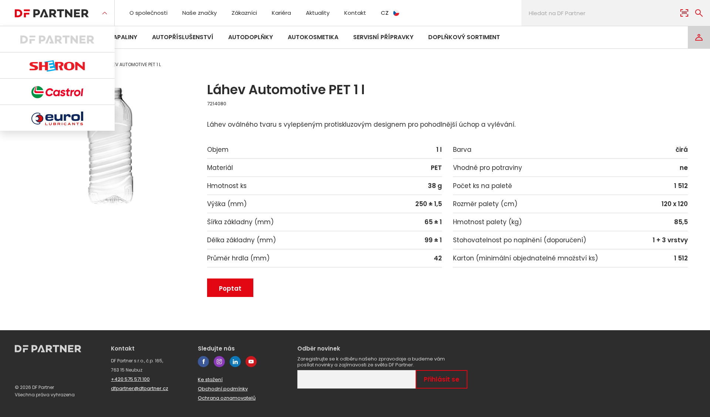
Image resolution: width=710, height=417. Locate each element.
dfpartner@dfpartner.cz (139, 388)
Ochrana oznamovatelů (227, 397)
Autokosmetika (313, 37)
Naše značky (199, 13)
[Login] (699, 37)
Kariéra (281, 13)
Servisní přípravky (383, 37)
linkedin (235, 361)
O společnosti (148, 13)
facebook (203, 361)
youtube (251, 361)
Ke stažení (210, 379)
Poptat (230, 288)
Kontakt (355, 13)
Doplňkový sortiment (464, 37)
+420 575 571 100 (130, 379)
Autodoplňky (250, 37)
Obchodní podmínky (223, 388)
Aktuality (317, 13)
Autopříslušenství (182, 37)
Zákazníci (244, 13)
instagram (219, 361)
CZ (385, 13)
